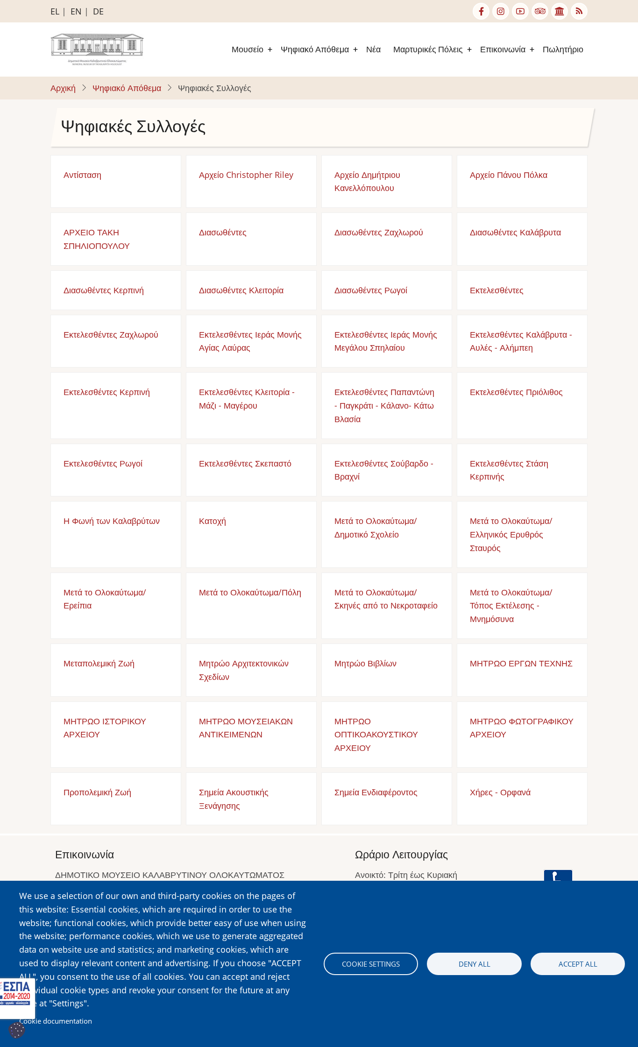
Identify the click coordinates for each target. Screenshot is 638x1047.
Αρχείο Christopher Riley (246, 174)
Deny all (474, 964)
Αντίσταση (82, 174)
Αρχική (63, 87)
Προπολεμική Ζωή (97, 792)
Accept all (578, 964)
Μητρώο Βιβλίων (365, 663)
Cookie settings (371, 964)
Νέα (373, 49)
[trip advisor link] (540, 11)
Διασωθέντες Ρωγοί (370, 290)
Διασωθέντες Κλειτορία (241, 290)
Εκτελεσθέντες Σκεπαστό (245, 463)
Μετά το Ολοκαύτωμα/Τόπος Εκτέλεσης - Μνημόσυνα (511, 606)
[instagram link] (500, 11)
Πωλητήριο (563, 49)
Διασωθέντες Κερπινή (104, 290)
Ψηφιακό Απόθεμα (315, 49)
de (98, 11)
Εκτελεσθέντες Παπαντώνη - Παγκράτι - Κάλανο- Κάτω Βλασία (384, 405)
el (54, 11)
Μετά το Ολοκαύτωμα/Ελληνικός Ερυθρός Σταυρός (511, 534)
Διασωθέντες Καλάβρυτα (515, 232)
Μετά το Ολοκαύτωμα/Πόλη (250, 592)
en (76, 11)
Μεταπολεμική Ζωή (99, 663)
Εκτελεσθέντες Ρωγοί (103, 463)
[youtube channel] (520, 11)
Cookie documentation (55, 1021)
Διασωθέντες (223, 232)
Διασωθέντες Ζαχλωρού (378, 232)
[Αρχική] (97, 48)
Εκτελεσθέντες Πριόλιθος (516, 391)
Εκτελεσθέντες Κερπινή (107, 391)
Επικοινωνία (502, 49)
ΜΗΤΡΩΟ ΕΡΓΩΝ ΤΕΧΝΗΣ (521, 663)
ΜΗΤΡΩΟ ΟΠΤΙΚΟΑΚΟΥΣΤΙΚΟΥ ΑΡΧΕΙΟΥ (376, 734)
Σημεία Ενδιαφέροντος (376, 792)
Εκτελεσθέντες (497, 290)
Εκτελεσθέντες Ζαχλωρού (111, 334)
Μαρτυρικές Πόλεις (428, 49)
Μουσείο (247, 49)
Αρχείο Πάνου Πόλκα (508, 174)
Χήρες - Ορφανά (500, 792)
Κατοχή (212, 520)
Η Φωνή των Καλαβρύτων (112, 520)
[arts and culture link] (559, 11)
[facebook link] (481, 11)
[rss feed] (579, 11)
